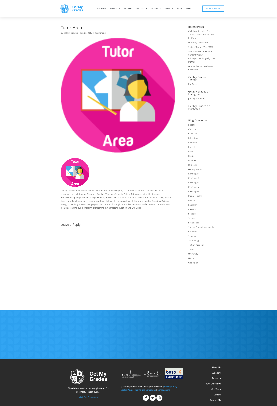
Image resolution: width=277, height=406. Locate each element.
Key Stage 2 (193, 178)
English (191, 147)
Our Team (216, 389)
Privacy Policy (170, 386)
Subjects (169, 9)
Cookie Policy (127, 390)
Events (191, 151)
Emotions (192, 142)
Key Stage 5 (193, 191)
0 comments (100, 33)
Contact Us (215, 400)
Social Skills (193, 222)
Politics (191, 200)
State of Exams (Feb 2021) (200, 47)
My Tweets (193, 84)
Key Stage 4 (193, 187)
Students (101, 9)
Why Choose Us (213, 384)
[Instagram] (159, 398)
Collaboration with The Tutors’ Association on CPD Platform (201, 34)
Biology (191, 124)
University (193, 254)
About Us (216, 367)
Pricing (189, 9)
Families (192, 160)
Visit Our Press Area (88, 397)
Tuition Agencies (196, 245)
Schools (140, 9)
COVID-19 (192, 133)
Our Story (216, 373)
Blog (179, 9)
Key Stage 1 (193, 173)
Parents (113, 9)
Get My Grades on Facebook (199, 107)
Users (191, 258)
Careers (192, 129)
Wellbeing (193, 262)
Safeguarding (164, 390)
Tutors (154, 9)
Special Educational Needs (201, 227)
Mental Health (195, 196)
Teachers (128, 9)
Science (192, 218)
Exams (191, 156)
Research (192, 205)
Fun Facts (192, 164)
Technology (193, 240)
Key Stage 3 (193, 182)
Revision (192, 209)
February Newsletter (198, 42)
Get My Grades (70, 33)
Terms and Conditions (145, 390)
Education (193, 138)
